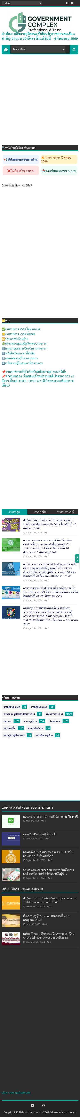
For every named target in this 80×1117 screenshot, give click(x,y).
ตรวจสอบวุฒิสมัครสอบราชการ (19, 714)
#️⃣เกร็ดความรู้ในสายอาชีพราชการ (22, 363)
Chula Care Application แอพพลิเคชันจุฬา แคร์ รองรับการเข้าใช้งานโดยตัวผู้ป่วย (48, 872)
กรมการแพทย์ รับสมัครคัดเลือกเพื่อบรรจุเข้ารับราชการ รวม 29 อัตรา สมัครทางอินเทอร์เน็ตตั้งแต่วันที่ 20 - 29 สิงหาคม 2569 (50, 592)
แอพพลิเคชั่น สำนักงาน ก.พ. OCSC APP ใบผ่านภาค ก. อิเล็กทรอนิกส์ (48, 854)
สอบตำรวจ (55, 721)
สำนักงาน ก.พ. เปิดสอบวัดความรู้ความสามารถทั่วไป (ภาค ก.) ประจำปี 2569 (50, 900)
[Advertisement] (40, 96)
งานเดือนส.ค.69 (39, 706)
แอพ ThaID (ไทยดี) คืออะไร (39, 834)
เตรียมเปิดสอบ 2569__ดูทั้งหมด (22, 889)
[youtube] (72, 3)
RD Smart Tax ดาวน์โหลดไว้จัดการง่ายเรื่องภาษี (50, 816)
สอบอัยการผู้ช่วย (44, 735)
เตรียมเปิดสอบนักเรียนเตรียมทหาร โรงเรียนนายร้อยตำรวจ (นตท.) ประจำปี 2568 (48, 935)
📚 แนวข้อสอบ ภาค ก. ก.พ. (59, 170)
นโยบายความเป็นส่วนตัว (16, 1093)
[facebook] (67, 3)
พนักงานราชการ (54, 714)
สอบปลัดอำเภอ (35, 728)
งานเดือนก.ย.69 (12, 706)
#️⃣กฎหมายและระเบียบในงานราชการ (24, 348)
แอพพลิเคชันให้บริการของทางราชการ (27, 807)
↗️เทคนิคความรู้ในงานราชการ (20, 358)
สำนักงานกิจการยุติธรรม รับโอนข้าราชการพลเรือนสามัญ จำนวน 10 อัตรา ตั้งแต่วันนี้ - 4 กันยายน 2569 (40, 36)
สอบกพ (7, 721)
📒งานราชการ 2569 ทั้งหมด (18, 334)
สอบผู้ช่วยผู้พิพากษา (14, 735)
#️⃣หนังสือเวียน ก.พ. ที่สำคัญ (18, 353)
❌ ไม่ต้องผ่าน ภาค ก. (20, 170)
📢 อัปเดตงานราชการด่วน (21, 159)
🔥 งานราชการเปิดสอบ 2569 (56, 159)
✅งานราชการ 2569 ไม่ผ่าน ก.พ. (21, 329)
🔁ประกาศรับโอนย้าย (15, 339)
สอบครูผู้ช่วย (30, 721)
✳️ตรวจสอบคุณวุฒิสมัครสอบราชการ (24, 343)
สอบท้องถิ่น (10, 728)
